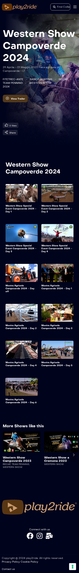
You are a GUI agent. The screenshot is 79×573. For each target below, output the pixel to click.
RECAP (63, 79)
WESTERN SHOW (40, 83)
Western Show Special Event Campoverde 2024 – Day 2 (56, 209)
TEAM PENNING (13, 83)
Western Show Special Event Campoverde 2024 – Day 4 (56, 248)
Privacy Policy (11, 561)
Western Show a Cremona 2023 (15, 459)
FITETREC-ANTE (13, 79)
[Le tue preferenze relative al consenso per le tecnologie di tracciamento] (72, 566)
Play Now (22, 443)
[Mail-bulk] (49, 535)
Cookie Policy (29, 561)
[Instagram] (39, 535)
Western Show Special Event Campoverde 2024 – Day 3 (21, 248)
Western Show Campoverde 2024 (33, 168)
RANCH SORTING (41, 79)
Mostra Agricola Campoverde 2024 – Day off (20, 288)
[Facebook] (30, 535)
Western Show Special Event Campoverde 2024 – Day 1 (21, 209)
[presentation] (5, 455)
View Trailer (18, 99)
